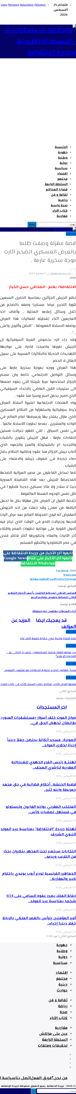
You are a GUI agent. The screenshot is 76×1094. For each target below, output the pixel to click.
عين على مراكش (53, 1034)
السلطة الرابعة (56, 184)
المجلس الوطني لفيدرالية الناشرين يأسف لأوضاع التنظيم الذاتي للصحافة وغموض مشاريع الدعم (42, 595)
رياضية (63, 200)
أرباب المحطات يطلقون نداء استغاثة (54, 611)
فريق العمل (41, 1078)
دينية (63, 985)
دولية (64, 163)
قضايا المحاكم (57, 189)
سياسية (61, 168)
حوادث (62, 991)
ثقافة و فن (59, 195)
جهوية (63, 152)
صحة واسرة (59, 205)
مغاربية (62, 216)
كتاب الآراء (60, 211)
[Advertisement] (38, 104)
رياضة (63, 1006)
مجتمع (62, 179)
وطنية (63, 158)
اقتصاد (62, 173)
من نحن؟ (60, 1078)
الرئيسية (61, 147)
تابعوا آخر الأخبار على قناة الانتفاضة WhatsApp (46, 561)
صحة (64, 1012)
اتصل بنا (23, 1078)
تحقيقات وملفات (53, 1046)
